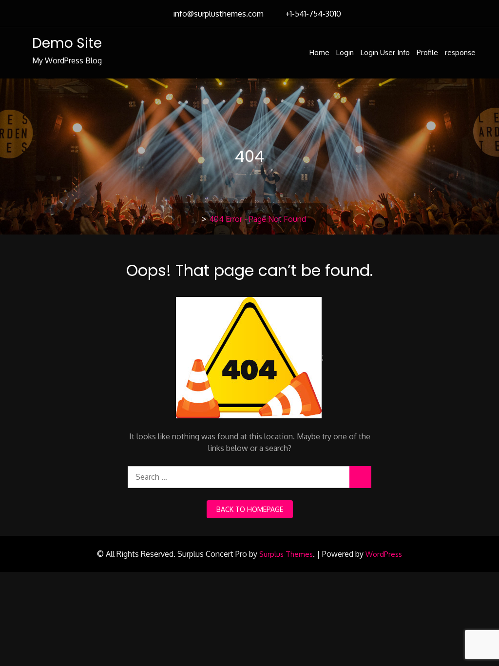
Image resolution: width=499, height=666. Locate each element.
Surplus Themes (286, 554)
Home (319, 52)
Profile (427, 52)
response (460, 52)
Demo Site (67, 43)
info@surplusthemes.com (218, 14)
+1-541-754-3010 (313, 14)
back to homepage (249, 509)
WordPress (383, 554)
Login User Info (385, 52)
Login (345, 52)
